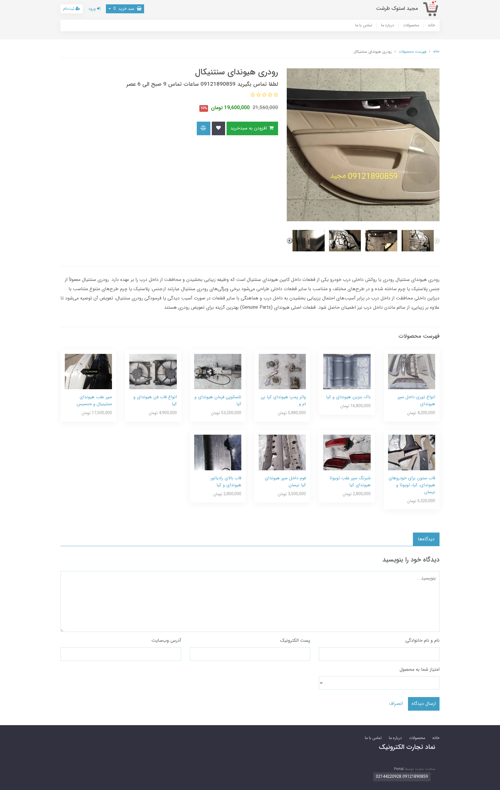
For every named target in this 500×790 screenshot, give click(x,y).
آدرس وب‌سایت (166, 640)
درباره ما (387, 25)
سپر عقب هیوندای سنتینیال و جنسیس (94, 400)
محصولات (411, 25)
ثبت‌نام (69, 9)
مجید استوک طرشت (397, 8)
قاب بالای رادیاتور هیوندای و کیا (225, 482)
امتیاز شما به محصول (420, 669)
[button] (275, 95)
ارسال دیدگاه (424, 703)
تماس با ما (363, 25)
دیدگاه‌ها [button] (426, 539)
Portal (399, 769)
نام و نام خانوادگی (422, 640)
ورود (92, 9)
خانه (431, 25)
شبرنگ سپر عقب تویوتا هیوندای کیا (350, 482)
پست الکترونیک (295, 640)
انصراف (396, 703)
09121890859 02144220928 (402, 776)
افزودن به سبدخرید (249, 128)
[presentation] (437, 241)
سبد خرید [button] (124, 9)
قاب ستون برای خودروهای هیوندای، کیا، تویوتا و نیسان (412, 485)
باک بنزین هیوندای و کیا (348, 397)
